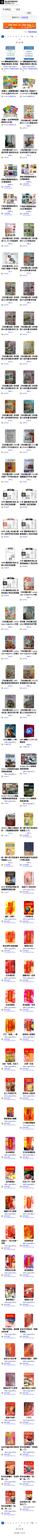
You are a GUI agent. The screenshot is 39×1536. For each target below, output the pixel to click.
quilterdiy (24, 128)
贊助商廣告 (32, 32)
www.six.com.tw (8, 188)
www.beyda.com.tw (27, 836)
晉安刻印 (6, 507)
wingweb (6, 776)
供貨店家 (25, 17)
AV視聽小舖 (7, 744)
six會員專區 (7, 186)
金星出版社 (25, 891)
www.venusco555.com (28, 893)
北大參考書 (25, 835)
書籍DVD (15, 17)
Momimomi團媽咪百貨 (10, 96)
